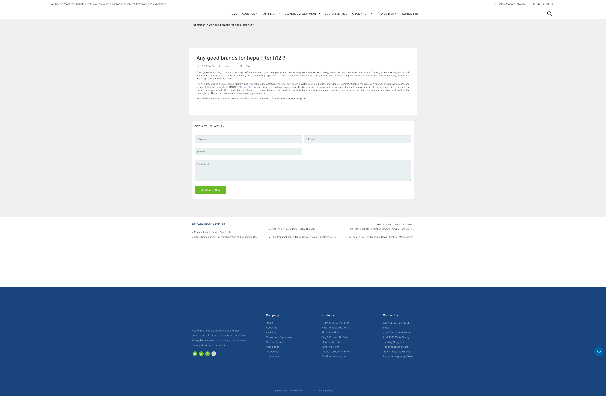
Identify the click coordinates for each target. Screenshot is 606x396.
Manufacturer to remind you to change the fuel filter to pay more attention (213, 232)
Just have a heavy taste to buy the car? (293, 229)
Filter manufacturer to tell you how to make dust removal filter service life (304, 237)
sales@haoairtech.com (512, 4)
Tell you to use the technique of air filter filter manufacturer (381, 237)
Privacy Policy (325, 390)
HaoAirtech (198, 24)
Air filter (248, 87)
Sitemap (310, 390)
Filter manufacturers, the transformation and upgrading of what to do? (226, 237)
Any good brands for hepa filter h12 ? (231, 24)
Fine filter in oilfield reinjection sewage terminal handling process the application (381, 229)
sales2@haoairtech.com (397, 332)
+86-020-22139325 (543, 4)
